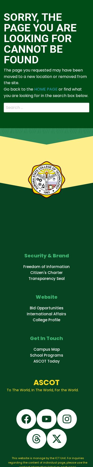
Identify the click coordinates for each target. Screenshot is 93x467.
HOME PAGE (46, 89)
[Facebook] (26, 419)
